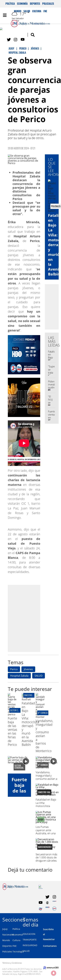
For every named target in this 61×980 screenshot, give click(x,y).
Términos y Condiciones (12, 963)
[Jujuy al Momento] (15, 889)
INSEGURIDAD (30, 945)
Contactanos (50, 945)
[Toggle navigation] (4, 15)
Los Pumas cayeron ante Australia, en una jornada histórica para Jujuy (46, 833)
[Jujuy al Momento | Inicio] (58, 919)
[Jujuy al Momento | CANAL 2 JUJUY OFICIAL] (47, 903)
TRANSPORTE (30, 939)
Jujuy (5, 928)
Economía (22, 3)
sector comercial (18, 710)
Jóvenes (28, 669)
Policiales (48, 3)
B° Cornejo (43, 712)
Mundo (6, 940)
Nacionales (8, 934)
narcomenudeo (45, 847)
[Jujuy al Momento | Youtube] (23, 40)
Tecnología (18, 951)
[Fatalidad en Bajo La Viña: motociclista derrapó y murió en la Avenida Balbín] (26, 699)
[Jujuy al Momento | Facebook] (2, 30)
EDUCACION (29, 933)
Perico (14, 669)
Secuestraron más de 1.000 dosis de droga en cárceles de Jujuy (46, 859)
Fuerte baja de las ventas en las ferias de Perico (12, 731)
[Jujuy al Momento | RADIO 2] (47, 909)
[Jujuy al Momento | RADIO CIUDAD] (54, 909)
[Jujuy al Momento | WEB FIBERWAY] (41, 909)
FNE (15, 945)
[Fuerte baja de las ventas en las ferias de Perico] (12, 714)
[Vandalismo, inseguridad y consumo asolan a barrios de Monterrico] (40, 717)
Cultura (16, 940)
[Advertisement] (30, 618)
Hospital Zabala (19, 675)
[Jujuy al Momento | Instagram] (16, 40)
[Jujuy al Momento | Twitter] (9, 40)
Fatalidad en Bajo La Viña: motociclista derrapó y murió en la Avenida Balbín (30, 724)
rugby (41, 819)
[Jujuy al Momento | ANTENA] (54, 903)
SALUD (39, 675)
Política (10, 3)
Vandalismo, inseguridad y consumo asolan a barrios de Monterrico (44, 736)
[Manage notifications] (53, 973)
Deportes (35, 3)
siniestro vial (30, 695)
